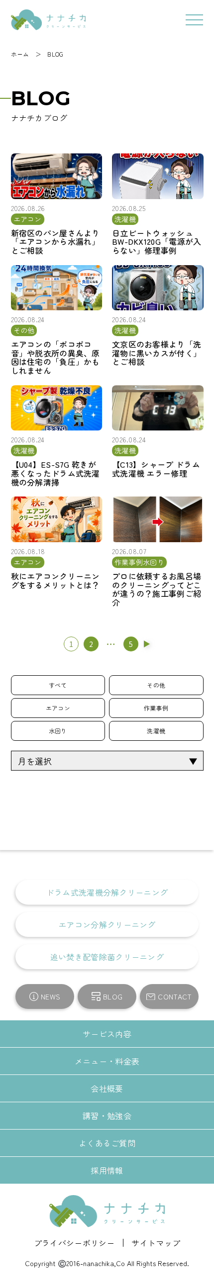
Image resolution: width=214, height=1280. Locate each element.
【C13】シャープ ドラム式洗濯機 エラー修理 (156, 469)
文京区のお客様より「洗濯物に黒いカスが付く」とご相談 (156, 353)
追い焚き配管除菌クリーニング (107, 957)
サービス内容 (107, 1034)
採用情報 (107, 1170)
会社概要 (107, 1088)
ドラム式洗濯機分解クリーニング (107, 892)
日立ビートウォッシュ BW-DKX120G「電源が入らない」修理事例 (157, 242)
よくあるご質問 (107, 1143)
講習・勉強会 (107, 1116)
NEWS (50, 996)
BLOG (55, 54)
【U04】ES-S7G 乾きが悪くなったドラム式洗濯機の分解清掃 (55, 473)
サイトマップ (151, 1243)
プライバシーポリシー (78, 1243)
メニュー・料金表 (107, 1061)
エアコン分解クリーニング (107, 924)
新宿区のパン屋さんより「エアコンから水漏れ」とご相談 (55, 242)
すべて (58, 685)
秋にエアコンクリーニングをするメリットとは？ (55, 580)
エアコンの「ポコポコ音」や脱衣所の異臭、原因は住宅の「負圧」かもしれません (55, 357)
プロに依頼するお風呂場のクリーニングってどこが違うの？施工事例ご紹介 (156, 589)
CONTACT (175, 996)
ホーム (20, 54)
